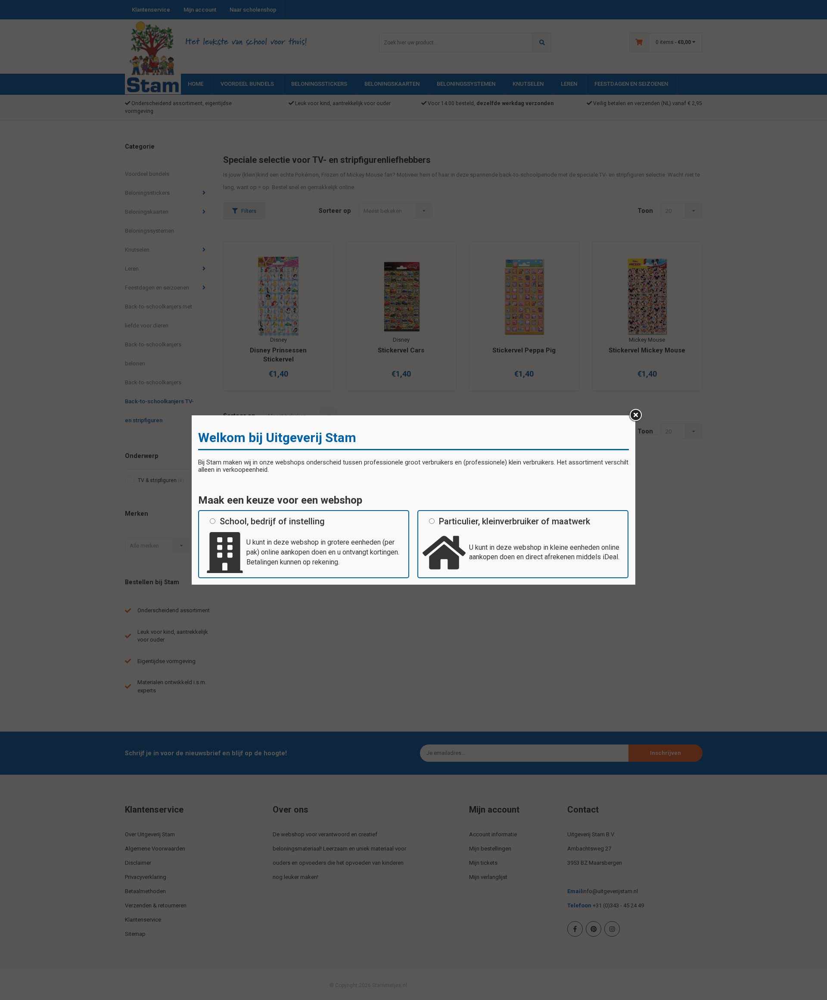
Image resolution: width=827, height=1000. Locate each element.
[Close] (635, 415)
